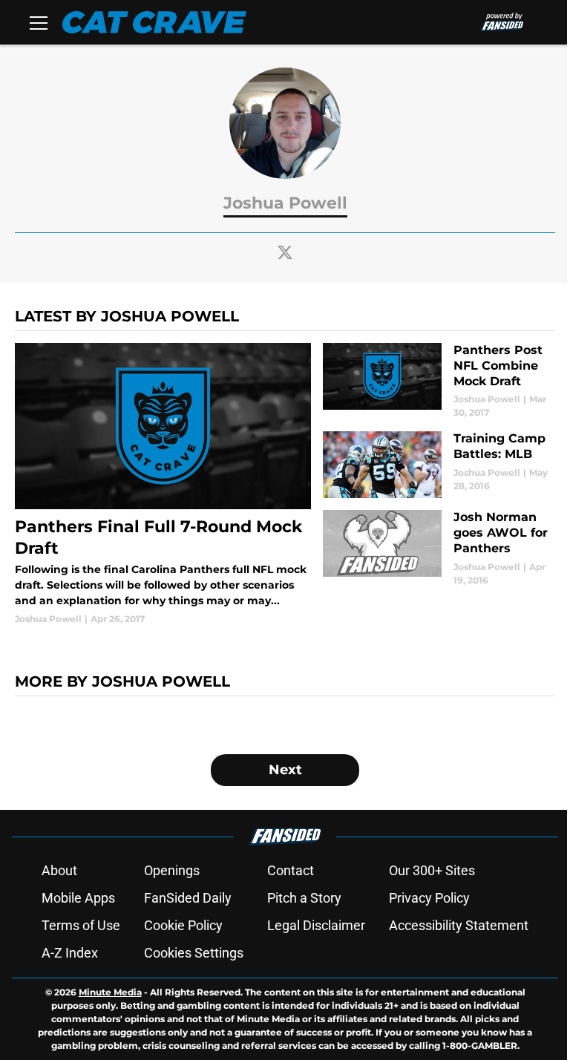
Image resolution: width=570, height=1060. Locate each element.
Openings (172, 870)
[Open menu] (39, 22)
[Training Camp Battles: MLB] (439, 464)
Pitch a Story (304, 898)
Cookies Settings (193, 953)
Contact (290, 870)
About (59, 870)
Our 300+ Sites (432, 870)
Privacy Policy (429, 898)
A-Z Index (70, 953)
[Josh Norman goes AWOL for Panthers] (439, 548)
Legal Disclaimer (316, 925)
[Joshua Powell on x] (285, 252)
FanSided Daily (188, 898)
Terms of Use (81, 925)
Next (285, 770)
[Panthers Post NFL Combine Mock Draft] (439, 381)
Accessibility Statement (458, 925)
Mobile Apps (78, 898)
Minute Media (110, 992)
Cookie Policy (183, 925)
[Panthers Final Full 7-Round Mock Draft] (163, 484)
